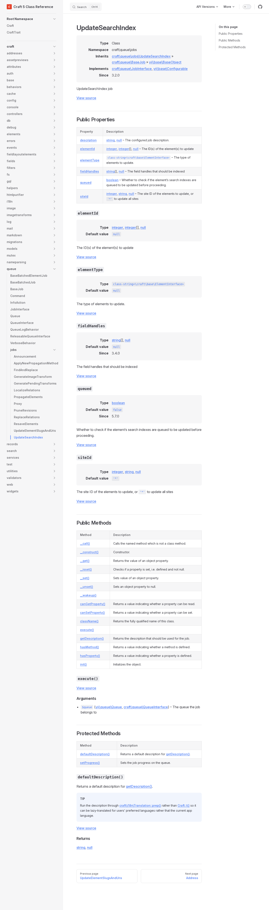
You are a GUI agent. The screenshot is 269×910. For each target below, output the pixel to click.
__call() (85, 543)
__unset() (86, 586)
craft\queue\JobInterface (132, 69)
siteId (84, 196)
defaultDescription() (95, 754)
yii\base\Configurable (170, 69)
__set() (84, 578)
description (88, 140)
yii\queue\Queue (108, 707)
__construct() (89, 552)
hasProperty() (90, 655)
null (119, 140)
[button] (31, 19)
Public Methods (229, 40)
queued (85, 182)
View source (86, 98)
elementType (89, 160)
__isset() (86, 569)
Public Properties (231, 33)
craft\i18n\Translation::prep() (140, 805)
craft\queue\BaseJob (128, 62)
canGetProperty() (92, 604)
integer (111, 149)
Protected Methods (232, 47)
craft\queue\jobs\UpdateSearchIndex (141, 56)
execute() (87, 630)
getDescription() (92, 638)
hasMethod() (89, 647)
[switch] (247, 6)
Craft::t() (184, 805)
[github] (260, 7)
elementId (87, 149)
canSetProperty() (92, 612)
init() (83, 664)
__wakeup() (88, 595)
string (110, 140)
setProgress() (90, 762)
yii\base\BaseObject (165, 62)
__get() (85, 561)
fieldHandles (89, 171)
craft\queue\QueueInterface (146, 707)
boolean (112, 180)
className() (89, 621)
